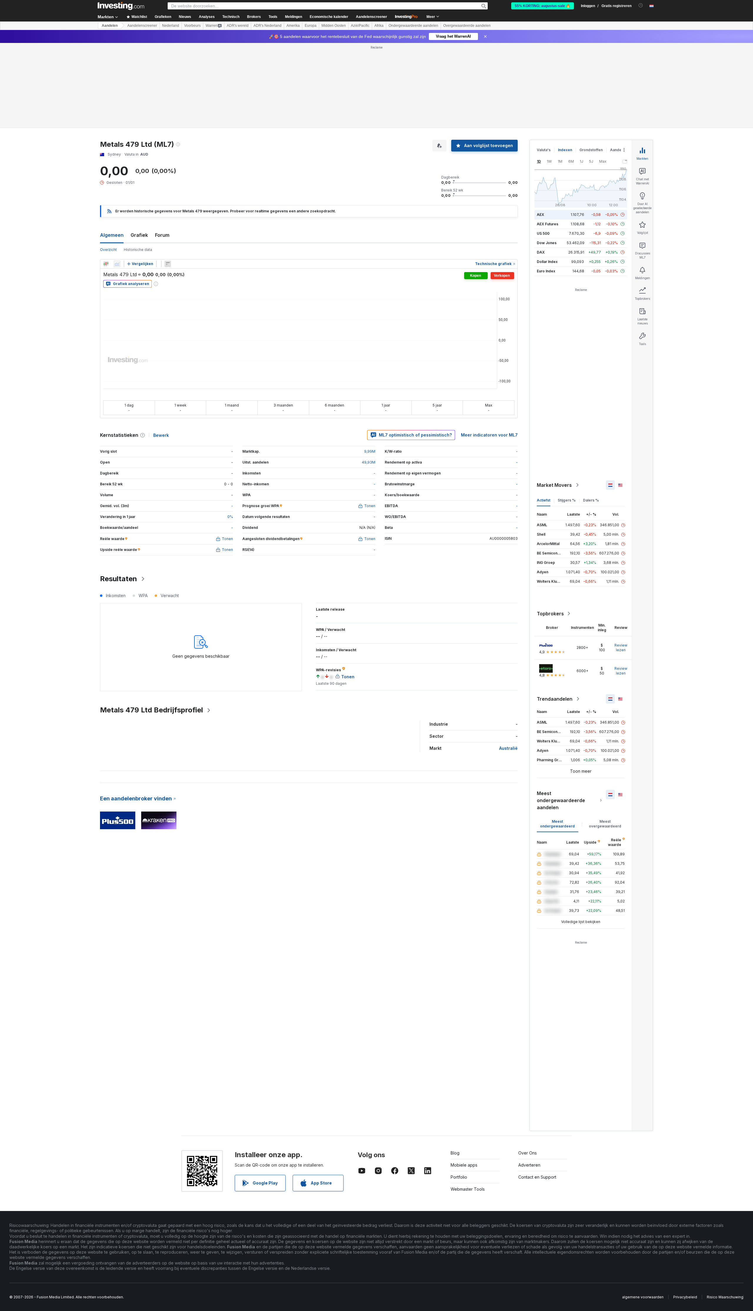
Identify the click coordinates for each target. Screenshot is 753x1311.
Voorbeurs (192, 26)
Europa (310, 26)
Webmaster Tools (468, 1189)
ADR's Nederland (267, 26)
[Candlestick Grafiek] (106, 264)
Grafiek (139, 235)
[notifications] (640, 5)
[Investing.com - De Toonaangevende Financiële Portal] (121, 6)
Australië (508, 748)
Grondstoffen (591, 150)
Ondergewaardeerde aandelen (413, 26)
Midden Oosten (333, 26)
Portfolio (459, 1177)
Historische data (138, 249)
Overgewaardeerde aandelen (467, 26)
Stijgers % (567, 500)
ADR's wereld (238, 26)
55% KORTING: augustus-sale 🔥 (542, 6)
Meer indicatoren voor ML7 (489, 434)
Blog (455, 1152)
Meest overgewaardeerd (605, 823)
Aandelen (110, 26)
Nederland (170, 26)
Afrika (379, 26)
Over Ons (527, 1152)
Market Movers (554, 485)
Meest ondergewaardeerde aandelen (561, 800)
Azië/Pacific (360, 26)
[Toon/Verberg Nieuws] (167, 264)
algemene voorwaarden (643, 1297)
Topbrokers (550, 614)
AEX (540, 214)
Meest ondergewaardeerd (557, 823)
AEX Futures (547, 224)
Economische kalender (329, 17)
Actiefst (543, 500)
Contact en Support (537, 1177)
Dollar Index (547, 261)
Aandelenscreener (371, 17)
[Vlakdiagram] (117, 264)
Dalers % (591, 500)
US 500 (543, 233)
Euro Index (546, 271)
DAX (541, 252)
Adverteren (529, 1164)
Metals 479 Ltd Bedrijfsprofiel (151, 710)
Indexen (565, 150)
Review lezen (620, 647)
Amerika (293, 26)
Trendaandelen (554, 699)
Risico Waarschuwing (725, 1297)
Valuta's (544, 150)
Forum (162, 235)
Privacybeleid (685, 1297)
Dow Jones (547, 243)
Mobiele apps (464, 1164)
